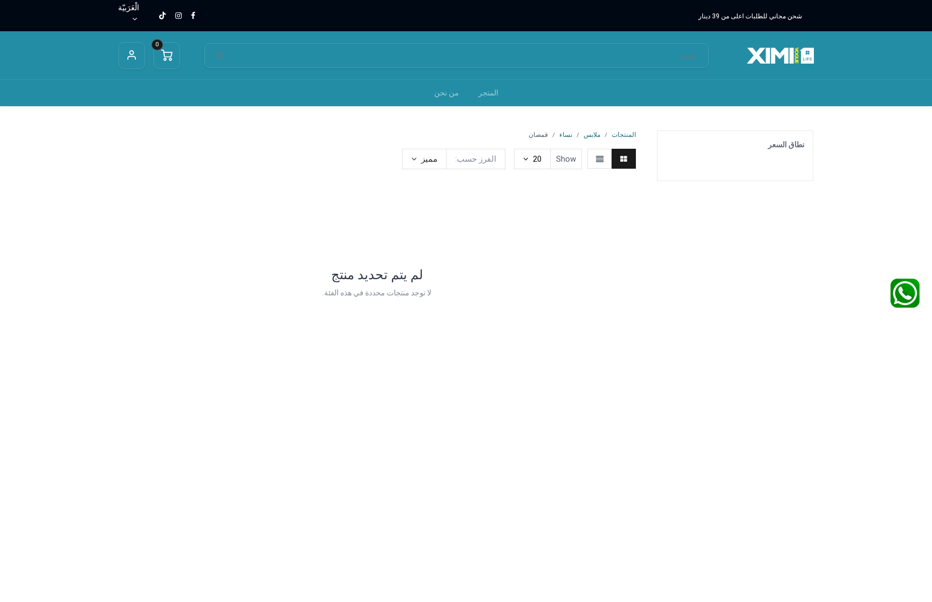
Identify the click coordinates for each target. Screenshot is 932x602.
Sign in (131, 55)
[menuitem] (488, 93)
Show (566, 159)
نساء (565, 135)
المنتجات (624, 135)
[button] (424, 159)
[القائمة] (599, 159)
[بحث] (220, 55)
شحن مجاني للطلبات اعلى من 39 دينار (750, 16)
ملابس (592, 135)
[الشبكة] (624, 159)
